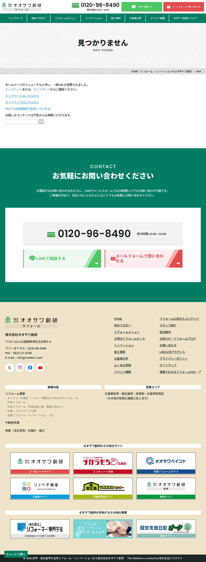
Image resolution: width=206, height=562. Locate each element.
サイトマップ (41, 89)
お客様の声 (135, 18)
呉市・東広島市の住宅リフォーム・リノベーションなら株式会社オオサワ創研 (78, 558)
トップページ (15, 18)
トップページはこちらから (22, 95)
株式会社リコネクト (171, 558)
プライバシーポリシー (174, 358)
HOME (118, 318)
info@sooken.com (29, 357)
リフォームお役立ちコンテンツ (179, 318)
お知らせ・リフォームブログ (178, 338)
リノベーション (93, 18)
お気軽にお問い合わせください (103, 175)
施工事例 (116, 18)
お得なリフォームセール (129, 338)
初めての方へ (39, 18)
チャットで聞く (16, 554)
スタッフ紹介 (168, 325)
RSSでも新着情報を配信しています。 (29, 108)
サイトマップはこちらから (22, 102)
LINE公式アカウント (172, 352)
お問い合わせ (168, 345)
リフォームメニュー (66, 18)
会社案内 (165, 332)
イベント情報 (157, 18)
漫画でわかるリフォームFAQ (178, 372)
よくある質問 (122, 365)
